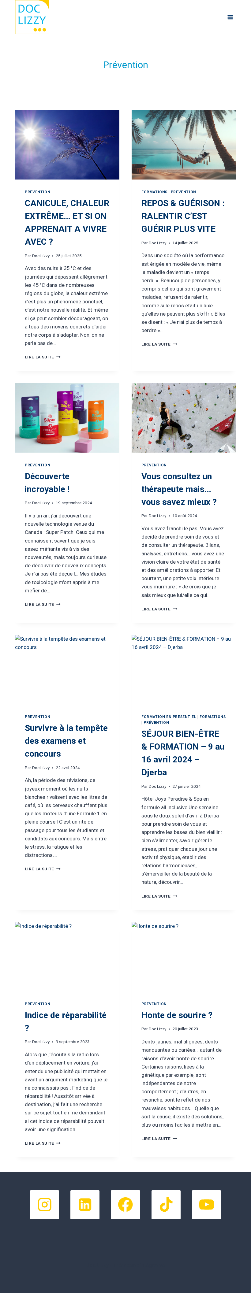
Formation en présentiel (169, 717)
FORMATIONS (154, 192)
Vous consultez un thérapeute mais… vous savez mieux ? (179, 489)
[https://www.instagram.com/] (44, 1204)
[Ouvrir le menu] (230, 17)
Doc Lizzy (41, 255)
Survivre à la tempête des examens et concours (66, 741)
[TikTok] (166, 1204)
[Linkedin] (84, 1204)
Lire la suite (42, 356)
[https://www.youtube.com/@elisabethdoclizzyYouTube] (206, 1204)
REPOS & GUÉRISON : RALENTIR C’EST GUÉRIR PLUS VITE (183, 216)
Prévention (37, 192)
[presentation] (67, 145)
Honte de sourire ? (176, 1015)
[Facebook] (125, 1204)
